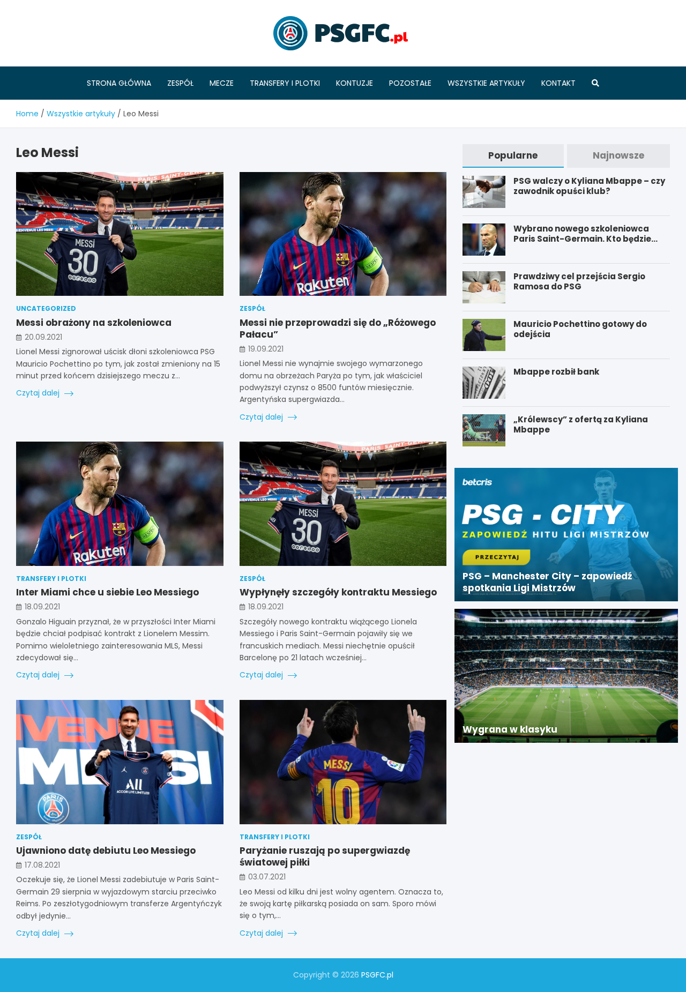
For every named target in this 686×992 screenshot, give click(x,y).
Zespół (180, 83)
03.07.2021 (267, 876)
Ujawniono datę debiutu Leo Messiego (106, 850)
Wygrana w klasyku (510, 729)
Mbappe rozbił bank (556, 371)
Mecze (222, 83)
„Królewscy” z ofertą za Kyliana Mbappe (580, 425)
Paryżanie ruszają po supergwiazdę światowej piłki (325, 856)
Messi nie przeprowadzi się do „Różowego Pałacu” (338, 328)
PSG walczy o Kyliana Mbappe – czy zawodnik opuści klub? (589, 186)
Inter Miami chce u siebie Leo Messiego (107, 592)
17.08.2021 (42, 865)
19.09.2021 (266, 349)
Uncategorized (46, 308)
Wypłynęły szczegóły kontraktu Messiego (338, 592)
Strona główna (119, 83)
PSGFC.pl (377, 974)
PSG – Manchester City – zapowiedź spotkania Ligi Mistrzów (547, 582)
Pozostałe (410, 83)
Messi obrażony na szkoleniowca (94, 322)
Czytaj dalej (39, 392)
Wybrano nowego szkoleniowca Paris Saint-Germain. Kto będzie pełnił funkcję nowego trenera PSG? (590, 239)
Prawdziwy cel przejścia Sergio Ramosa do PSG (579, 282)
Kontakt (558, 83)
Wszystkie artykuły (486, 83)
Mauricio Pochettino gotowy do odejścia (580, 329)
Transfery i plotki (285, 83)
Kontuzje (354, 83)
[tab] (513, 155)
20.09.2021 (43, 337)
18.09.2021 (42, 606)
